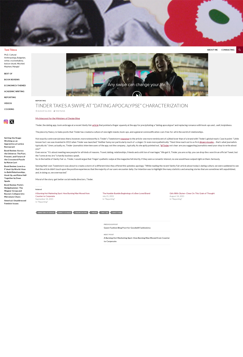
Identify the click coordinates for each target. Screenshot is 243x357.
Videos (8, 103)
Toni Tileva (10, 49)
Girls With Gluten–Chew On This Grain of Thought (192, 193)
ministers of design (46, 212)
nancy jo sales (64, 212)
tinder (94, 212)
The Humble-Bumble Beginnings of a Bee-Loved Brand (126, 193)
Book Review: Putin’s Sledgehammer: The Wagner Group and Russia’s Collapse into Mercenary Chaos (14, 191)
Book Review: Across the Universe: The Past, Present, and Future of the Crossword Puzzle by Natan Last (15, 156)
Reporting (40, 101)
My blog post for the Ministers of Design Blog (57, 118)
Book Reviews (11, 79)
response (125, 138)
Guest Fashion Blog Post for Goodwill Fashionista (127, 226)
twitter (104, 212)
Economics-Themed (15, 85)
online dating (81, 212)
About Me (212, 50)
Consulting (227, 50)
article (95, 125)
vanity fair (116, 212)
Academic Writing (14, 91)
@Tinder (165, 145)
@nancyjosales (207, 142)
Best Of (8, 73)
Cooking (9, 109)
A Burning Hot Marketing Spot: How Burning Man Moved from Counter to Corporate (137, 237)
